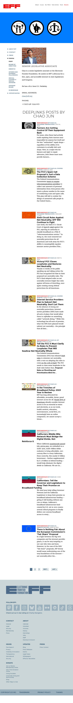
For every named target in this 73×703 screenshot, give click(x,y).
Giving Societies (11, 673)
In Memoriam (13, 90)
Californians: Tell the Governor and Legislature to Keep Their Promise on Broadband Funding (43, 484)
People (11, 58)
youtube (39, 608)
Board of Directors (12, 65)
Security (8, 628)
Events (25, 651)
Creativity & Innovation (12, 651)
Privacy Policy (44, 692)
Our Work (48, 4)
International (10, 656)
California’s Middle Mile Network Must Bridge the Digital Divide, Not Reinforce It (42, 438)
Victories (25, 628)
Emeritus (12, 69)
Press (11, 55)
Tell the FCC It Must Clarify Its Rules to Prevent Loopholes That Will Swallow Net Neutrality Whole (43, 347)
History (25, 630)
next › (45, 569)
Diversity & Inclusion (29, 639)
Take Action (55, 4)
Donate (66, 4)
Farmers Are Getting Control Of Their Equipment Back (51, 130)
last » (54, 569)
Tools (61, 4)
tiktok (62, 608)
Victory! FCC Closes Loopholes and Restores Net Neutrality (49, 263)
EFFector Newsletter (29, 658)
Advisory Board (12, 86)
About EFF (12, 49)
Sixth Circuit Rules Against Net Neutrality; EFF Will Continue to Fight (50, 219)
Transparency (10, 654)
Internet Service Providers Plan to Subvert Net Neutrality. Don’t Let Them (50, 302)
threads (70, 608)
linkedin (55, 608)
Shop (7, 679)
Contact (12, 52)
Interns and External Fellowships (13, 73)
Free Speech (10, 647)
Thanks (59, 692)
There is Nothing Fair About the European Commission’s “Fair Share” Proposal (51, 531)
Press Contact (44, 647)
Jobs (24, 635)
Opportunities (14, 93)
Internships (26, 633)
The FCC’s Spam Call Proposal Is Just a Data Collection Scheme (48, 174)
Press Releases (27, 649)
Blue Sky (32, 608)
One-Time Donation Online (12, 670)
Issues (42, 4)
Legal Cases (26, 654)
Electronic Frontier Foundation (11, 6)
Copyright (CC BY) (8, 692)
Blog (24, 647)
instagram (24, 608)
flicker (47, 608)
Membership (10, 630)
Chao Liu (53, 123)
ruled (52, 227)
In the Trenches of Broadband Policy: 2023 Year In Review (49, 390)
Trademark (24, 692)
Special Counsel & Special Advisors (12, 80)
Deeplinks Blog (42, 123)
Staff (11, 61)
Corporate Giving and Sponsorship (12, 676)
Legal (7, 626)
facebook (17, 608)
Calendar (25, 624)
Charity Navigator (35, 613)
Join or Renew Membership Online (12, 666)
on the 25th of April (49, 363)
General (8, 624)
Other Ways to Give (12, 681)
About (37, 4)
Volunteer (26, 626)
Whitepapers (27, 656)
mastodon (9, 608)
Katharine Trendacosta (45, 124)
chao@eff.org (27, 96)
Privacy (8, 649)
